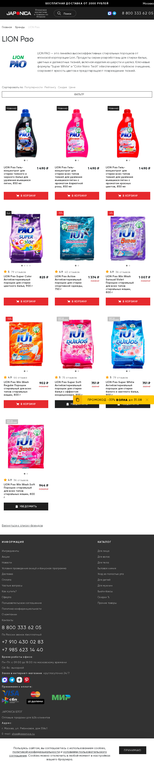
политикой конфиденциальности (36, 752)
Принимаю (132, 750)
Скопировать (43, 412)
